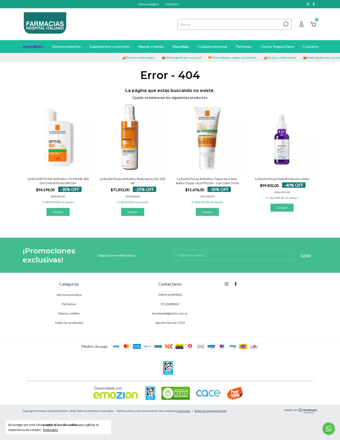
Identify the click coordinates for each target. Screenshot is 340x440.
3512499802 (170, 304)
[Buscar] (285, 24)
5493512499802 (170, 295)
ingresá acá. (183, 410)
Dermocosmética (66, 46)
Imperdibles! (33, 46)
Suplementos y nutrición (109, 46)
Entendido (50, 430)
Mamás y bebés (151, 46)
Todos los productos (69, 323)
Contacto (171, 4)
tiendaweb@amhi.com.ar (170, 313)
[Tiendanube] (300, 412)
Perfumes (244, 46)
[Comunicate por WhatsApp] (329, 429)
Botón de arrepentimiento (211, 410)
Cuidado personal (212, 46)
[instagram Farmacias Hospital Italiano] (308, 4)
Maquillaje (181, 46)
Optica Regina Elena (277, 46)
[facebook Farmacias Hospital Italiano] (313, 4)
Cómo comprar (148, 4)
